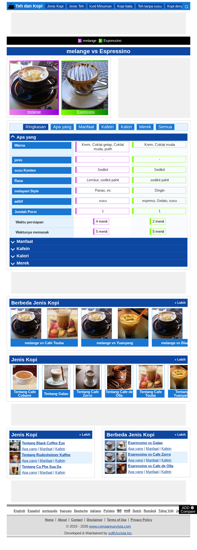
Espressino (86, 112)
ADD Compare (188, 509)
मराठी (127, 511)
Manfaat (86, 127)
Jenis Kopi (55, 6)
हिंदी (119, 511)
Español (34, 511)
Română (150, 511)
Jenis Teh (76, 6)
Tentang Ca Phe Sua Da (41, 467)
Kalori (126, 127)
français (66, 511)
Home (49, 520)
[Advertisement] (98, 23)
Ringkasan (35, 127)
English (19, 511)
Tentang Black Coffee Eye (43, 443)
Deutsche (81, 511)
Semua (165, 127)
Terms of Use (116, 520)
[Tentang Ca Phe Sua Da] (14, 469)
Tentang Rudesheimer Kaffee (46, 455)
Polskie (109, 511)
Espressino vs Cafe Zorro (149, 454)
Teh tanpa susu (150, 6)
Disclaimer (95, 520)
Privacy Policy (141, 520)
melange (34, 112)
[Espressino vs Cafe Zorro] (115, 457)
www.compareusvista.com (110, 526)
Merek (145, 127)
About (62, 520)
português (49, 511)
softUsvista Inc (120, 533)
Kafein (107, 127)
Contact (76, 520)
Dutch (137, 511)
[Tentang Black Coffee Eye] (14, 446)
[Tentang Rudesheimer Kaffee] (14, 458)
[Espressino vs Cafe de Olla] (115, 468)
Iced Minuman (100, 6)
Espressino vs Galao (145, 443)
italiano (95, 511)
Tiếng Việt (165, 511)
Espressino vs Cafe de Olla (150, 466)
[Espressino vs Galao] (115, 445)
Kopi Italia (124, 6)
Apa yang (62, 127)
